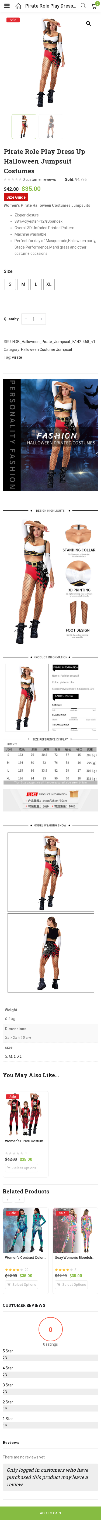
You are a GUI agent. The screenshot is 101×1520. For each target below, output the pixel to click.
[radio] (10, 284)
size (8, 271)
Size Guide (16, 197)
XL (19, 1056)
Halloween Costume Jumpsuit (46, 349)
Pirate (17, 357)
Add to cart (50, 1513)
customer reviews (39, 179)
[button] (88, 23)
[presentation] (7, 1200)
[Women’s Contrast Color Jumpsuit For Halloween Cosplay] (25, 1213)
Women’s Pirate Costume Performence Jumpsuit (44, 1141)
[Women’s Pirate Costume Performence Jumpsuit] (25, 1096)
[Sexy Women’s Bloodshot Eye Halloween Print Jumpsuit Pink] (75, 1213)
